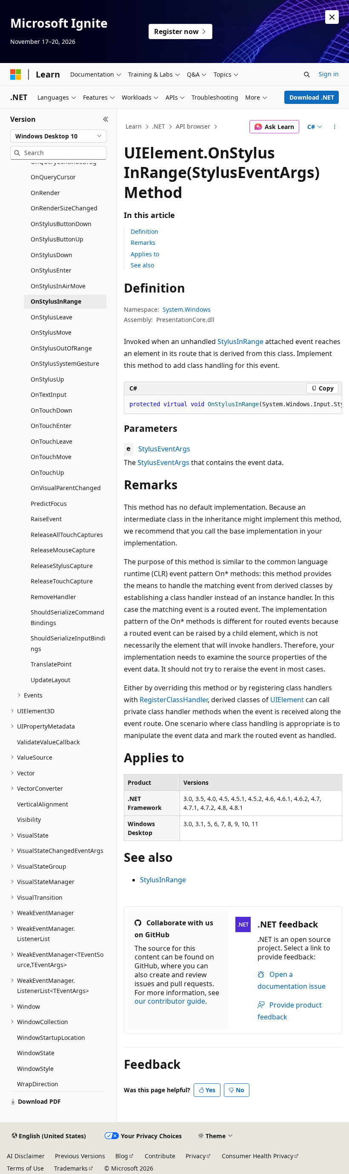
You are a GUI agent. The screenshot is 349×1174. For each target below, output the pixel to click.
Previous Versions (80, 1156)
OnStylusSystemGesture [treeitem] (65, 363)
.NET (158, 126)
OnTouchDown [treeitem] (51, 410)
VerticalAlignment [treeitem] (42, 804)
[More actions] (334, 127)
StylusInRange (240, 341)
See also (142, 265)
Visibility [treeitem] (29, 819)
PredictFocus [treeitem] (49, 503)
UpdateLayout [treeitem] (50, 680)
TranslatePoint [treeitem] (51, 664)
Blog (121, 1156)
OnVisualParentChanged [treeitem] (66, 488)
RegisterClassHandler (174, 699)
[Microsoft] (15, 74)
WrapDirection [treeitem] (37, 1084)
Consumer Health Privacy (257, 1156)
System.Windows (187, 309)
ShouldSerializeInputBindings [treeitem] (68, 643)
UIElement (287, 699)
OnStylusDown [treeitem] (51, 255)
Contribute (160, 1156)
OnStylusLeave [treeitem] (51, 317)
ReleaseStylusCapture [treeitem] (62, 566)
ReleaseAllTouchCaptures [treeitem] (67, 535)
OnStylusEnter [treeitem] (51, 270)
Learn (134, 126)
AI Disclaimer (26, 1156)
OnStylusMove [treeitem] (51, 332)
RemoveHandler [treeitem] (53, 597)
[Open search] (306, 74)
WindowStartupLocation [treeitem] (51, 1037)
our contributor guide (169, 1001)
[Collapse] (105, 119)
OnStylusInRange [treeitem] (56, 301)
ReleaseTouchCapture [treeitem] (62, 581)
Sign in (329, 74)
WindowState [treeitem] (35, 1053)
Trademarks (71, 1168)
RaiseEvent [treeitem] (46, 519)
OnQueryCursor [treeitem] (53, 177)
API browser (193, 126)
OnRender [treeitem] (45, 193)
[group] (233, 404)
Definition (144, 231)
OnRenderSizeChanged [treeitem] (64, 208)
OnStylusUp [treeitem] (47, 379)
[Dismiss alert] (332, 17)
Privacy (196, 1156)
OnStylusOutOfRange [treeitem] (61, 348)
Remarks (143, 242)
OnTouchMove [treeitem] (51, 457)
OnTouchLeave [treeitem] (51, 441)
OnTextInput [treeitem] (48, 394)
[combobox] (58, 136)
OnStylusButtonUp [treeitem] (57, 239)
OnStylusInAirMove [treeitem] (58, 286)
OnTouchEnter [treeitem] (51, 426)
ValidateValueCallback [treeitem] (48, 742)
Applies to (145, 254)
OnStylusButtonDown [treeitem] (61, 224)
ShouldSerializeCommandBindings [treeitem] (67, 617)
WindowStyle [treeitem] (35, 1069)
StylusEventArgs (164, 449)
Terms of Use (25, 1168)
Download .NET (311, 97)
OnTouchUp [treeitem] (47, 472)
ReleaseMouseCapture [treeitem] (63, 550)
